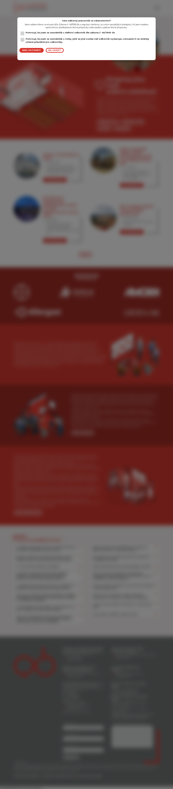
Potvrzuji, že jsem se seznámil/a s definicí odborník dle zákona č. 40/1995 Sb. (71, 32)
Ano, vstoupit (31, 50)
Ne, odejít (54, 50)
